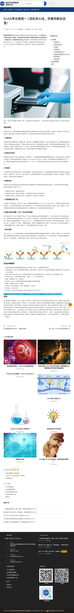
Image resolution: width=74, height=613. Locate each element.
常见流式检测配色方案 (11, 492)
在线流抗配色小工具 (11, 494)
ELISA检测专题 (9, 487)
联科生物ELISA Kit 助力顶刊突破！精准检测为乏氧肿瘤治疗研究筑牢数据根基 (54, 367)
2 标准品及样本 (57, 44)
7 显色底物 (56, 59)
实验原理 (53, 39)
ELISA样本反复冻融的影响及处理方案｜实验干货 (16, 519)
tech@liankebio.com (16, 562)
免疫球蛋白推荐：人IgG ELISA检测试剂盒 (20, 366)
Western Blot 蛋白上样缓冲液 (20, 429)
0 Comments (48, 540)
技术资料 (27, 29)
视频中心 (8, 497)
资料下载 (9, 587)
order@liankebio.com (16, 556)
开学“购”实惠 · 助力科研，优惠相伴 (13, 515)
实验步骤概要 (55, 61)
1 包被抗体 (56, 42)
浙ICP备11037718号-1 (38, 610)
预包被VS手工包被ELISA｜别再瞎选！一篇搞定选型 (17, 512)
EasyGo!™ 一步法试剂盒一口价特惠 (15, 475)
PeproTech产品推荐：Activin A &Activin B (20, 374)
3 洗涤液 (55, 47)
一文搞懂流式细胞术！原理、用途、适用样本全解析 (17, 509)
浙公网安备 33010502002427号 (56, 610)
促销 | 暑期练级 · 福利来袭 (12, 473)
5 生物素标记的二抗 (59, 52)
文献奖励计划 (9, 478)
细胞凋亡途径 (20, 459)
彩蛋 (52, 64)
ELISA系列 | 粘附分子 (54, 398)
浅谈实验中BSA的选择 (54, 429)
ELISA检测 (20, 29)
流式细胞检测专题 (10, 489)
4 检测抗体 (56, 49)
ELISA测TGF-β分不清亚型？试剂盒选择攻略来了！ (54, 460)
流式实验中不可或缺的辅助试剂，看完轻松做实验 (17, 522)
